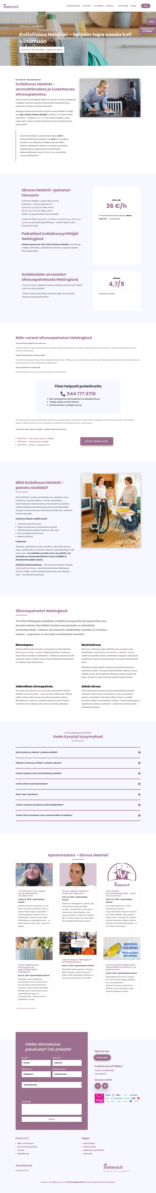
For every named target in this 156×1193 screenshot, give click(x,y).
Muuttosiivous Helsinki (32, 207)
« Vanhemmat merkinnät (26, 1008)
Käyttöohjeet (89, 1143)
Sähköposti (27, 1069)
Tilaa (145, 6)
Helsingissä (109, 694)
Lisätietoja (26, 1101)
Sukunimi (56, 1058)
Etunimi (25, 1058)
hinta (30, 142)
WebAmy (112, 1182)
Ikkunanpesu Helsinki (31, 211)
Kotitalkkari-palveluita (46, 219)
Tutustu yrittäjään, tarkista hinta (42, 49)
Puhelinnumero (59, 1069)
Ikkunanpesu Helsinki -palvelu (29, 652)
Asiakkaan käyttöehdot (93, 1150)
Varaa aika (102, 1057)
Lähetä (51, 1119)
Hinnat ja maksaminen (27, 1147)
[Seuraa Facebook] (98, 1086)
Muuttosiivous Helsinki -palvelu (120, 652)
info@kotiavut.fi (22, 1170)
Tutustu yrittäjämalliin (104, 1070)
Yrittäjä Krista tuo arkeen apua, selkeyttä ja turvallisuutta (32, 893)
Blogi (133, 5)
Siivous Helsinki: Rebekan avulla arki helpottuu (75, 892)
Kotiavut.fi (22, 1138)
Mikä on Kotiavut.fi (25, 1143)
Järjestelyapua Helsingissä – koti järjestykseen (77, 960)
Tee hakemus (101, 1074)
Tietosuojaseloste (76, 1182)
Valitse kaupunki (30, 1080)
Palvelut (87, 5)
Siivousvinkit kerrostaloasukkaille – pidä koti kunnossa (121, 893)
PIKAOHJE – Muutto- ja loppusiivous (33, 445)
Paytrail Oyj (48, 152)
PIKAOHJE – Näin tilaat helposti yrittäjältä (35, 438)
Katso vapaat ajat (96, 441)
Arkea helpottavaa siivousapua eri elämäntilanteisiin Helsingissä (28, 968)
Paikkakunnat (73, 5)
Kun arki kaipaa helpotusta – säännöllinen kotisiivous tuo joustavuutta (122, 967)
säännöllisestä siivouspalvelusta (38, 691)
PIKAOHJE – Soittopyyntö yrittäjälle (33, 442)
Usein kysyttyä (89, 1147)
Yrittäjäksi (98, 5)
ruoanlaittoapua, (64, 219)
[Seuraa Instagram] (105, 1086)
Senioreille (123, 5)
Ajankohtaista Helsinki (39, 975)
